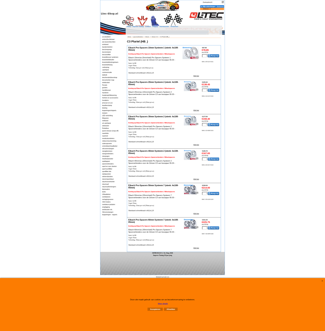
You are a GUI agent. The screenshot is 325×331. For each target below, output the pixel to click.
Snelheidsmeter (107, 159)
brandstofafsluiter (108, 60)
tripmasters (106, 189)
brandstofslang (107, 65)
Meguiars (105, 118)
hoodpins (105, 100)
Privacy (155, 26)
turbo (104, 192)
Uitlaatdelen (106, 194)
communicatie (107, 72)
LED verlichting (107, 115)
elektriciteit (106, 82)
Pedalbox (105, 128)
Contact (148, 26)
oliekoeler (105, 126)
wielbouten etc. (107, 209)
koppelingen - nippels (109, 215)
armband (105, 44)
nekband (105, 121)
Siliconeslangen (107, 212)
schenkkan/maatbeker (109, 146)
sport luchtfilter (107, 169)
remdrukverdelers (108, 138)
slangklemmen (107, 151)
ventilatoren (106, 197)
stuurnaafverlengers (109, 187)
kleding (104, 108)
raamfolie (105, 133)
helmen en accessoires (110, 98)
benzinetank (106, 52)
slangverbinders (107, 154)
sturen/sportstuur (108, 179)
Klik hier (196, 76)
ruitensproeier (107, 143)
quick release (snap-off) (110, 131)
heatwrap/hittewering (109, 95)
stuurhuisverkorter (108, 182)
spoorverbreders (108, 164)
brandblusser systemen (110, 57)
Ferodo (104, 85)
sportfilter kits (106, 171)
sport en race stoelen (109, 166)
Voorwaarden (164, 26)
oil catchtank (106, 123)
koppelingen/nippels (109, 110)
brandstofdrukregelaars (110, 62)
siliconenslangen (108, 148)
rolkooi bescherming (109, 141)
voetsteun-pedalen (108, 204)
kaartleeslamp (107, 105)
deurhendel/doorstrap (109, 77)
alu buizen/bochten (108, 42)
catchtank (105, 70)
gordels (104, 88)
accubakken (106, 37)
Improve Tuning (138, 26)
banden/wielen (107, 47)
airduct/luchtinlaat (108, 39)
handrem (105, 93)
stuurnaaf (105, 184)
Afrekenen (174, 26)
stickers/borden (107, 176)
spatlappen (106, 161)
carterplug (105, 67)
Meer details (163, 304)
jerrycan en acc (107, 103)
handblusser (106, 90)
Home (129, 26)
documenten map (108, 80)
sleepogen (106, 156)
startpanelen (106, 174)
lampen (104, 113)
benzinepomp (107, 49)
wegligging (106, 207)
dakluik (104, 75)
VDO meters (106, 202)
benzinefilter (106, 55)
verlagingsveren (107, 199)
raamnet (105, 136)
